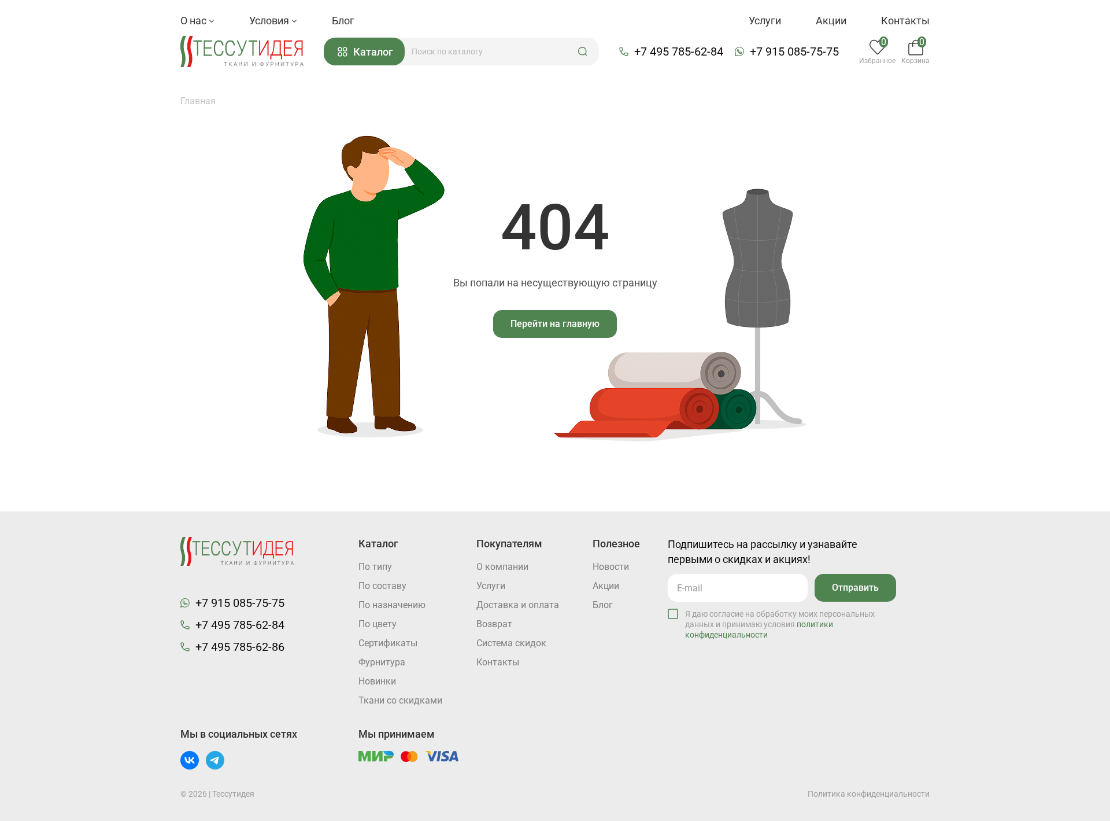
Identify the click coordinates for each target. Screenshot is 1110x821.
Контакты (905, 20)
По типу (375, 566)
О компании (502, 566)
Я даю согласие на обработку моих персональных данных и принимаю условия (780, 624)
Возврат (494, 623)
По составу (382, 585)
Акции (831, 20)
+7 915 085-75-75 (794, 51)
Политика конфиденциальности (869, 793)
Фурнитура (381, 662)
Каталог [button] (373, 52)
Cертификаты (387, 643)
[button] (583, 51)
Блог (343, 20)
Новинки (377, 681)
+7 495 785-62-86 (239, 647)
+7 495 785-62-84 (678, 51)
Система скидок (511, 643)
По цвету (377, 623)
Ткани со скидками (400, 700)
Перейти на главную (555, 323)
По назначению (392, 604)
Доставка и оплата (517, 604)
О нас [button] (194, 20)
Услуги (765, 20)
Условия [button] (270, 20)
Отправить (855, 587)
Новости (611, 566)
